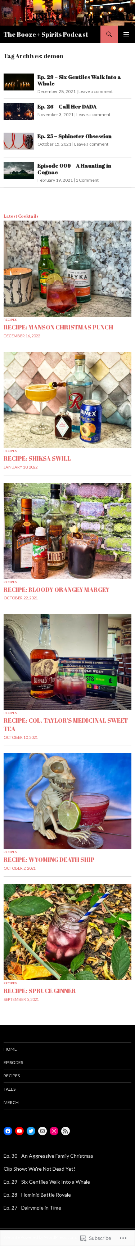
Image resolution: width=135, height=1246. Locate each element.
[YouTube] (19, 1131)
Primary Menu (126, 34)
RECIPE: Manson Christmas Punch (58, 327)
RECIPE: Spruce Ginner (40, 990)
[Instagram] (54, 1131)
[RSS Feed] (65, 1131)
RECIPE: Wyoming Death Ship (49, 859)
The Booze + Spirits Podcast (46, 34)
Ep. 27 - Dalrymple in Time (32, 1208)
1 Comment (87, 180)
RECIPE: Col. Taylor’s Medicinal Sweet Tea (66, 724)
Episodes (13, 1062)
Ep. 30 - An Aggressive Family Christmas (48, 1156)
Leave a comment (95, 91)
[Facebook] (8, 1131)
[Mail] (42, 1131)
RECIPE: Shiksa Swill (37, 458)
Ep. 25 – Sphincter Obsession (74, 135)
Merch (11, 1102)
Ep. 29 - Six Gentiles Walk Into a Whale (47, 1182)
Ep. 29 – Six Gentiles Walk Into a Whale (79, 80)
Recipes (10, 320)
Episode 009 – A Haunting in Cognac (74, 169)
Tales (9, 1089)
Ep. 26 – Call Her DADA (66, 106)
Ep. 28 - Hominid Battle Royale (37, 1195)
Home (10, 1049)
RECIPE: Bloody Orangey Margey (56, 589)
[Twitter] (31, 1131)
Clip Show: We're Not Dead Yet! (39, 1169)
